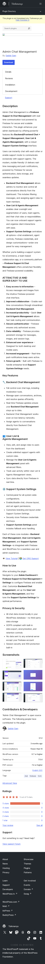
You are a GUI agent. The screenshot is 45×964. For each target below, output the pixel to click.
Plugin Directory (9, 11)
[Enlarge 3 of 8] (18, 685)
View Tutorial (12, 558)
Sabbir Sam (11, 55)
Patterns (28, 872)
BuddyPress (9, 915)
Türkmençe (13, 926)
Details (8, 72)
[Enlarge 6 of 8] (39, 673)
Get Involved (30, 880)
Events (27, 885)
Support (8, 97)
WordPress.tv (9, 894)
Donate (28, 889)
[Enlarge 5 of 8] (39, 662)
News (5, 863)
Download (8, 62)
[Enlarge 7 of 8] (39, 685)
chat (26, 776)
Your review (7, 825)
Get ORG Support (30, 558)
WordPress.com (11, 902)
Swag (27, 894)
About (5, 859)
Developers (7, 889)
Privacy (5, 872)
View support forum (11, 844)
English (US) (37, 770)
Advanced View (9, 783)
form (40, 776)
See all (39, 825)
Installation (10, 84)
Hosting (6, 868)
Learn (5, 880)
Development (11, 91)
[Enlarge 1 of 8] (18, 662)
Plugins (27, 868)
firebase (33, 776)
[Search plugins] (29, 28)
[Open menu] (41, 3)
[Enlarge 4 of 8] (18, 696)
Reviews (9, 78)
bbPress (7, 910)
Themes (27, 863)
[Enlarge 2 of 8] (18, 674)
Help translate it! (22, 20)
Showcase (28, 859)
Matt (6, 906)
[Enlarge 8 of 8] (39, 696)
